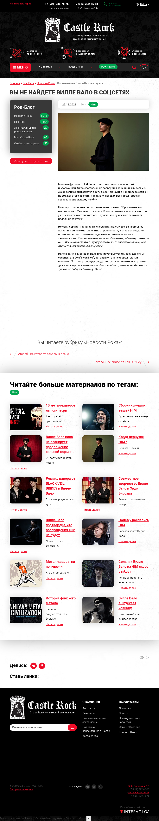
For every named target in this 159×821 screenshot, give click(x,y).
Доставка (125, 708)
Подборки (75, 66)
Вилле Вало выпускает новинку (127, 603)
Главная (15, 83)
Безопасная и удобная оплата (85, 52)
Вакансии (88, 713)
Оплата (123, 713)
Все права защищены (21, 789)
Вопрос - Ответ (128, 732)
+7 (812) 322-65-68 (86, 3)
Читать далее (54, 426)
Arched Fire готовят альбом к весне (43, 354)
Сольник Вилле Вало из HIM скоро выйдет (133, 567)
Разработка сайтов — (134, 807)
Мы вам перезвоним (115, 4)
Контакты (88, 708)
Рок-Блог (28, 83)
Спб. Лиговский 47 (88, 8)
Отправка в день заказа (139, 52)
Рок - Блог (108, 66)
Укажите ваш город (20, 3)
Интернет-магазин (59, 8)
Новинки (45, 66)
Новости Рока (46, 83)
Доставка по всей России (35, 52)
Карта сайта (90, 735)
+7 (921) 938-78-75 (57, 3)
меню (22, 67)
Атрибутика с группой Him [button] (31, 161)
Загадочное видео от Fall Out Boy (118, 362)
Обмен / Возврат (129, 727)
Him (93, 104)
